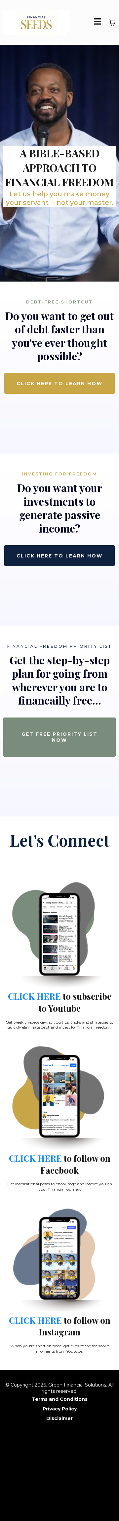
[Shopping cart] (112, 22)
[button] (97, 22)
